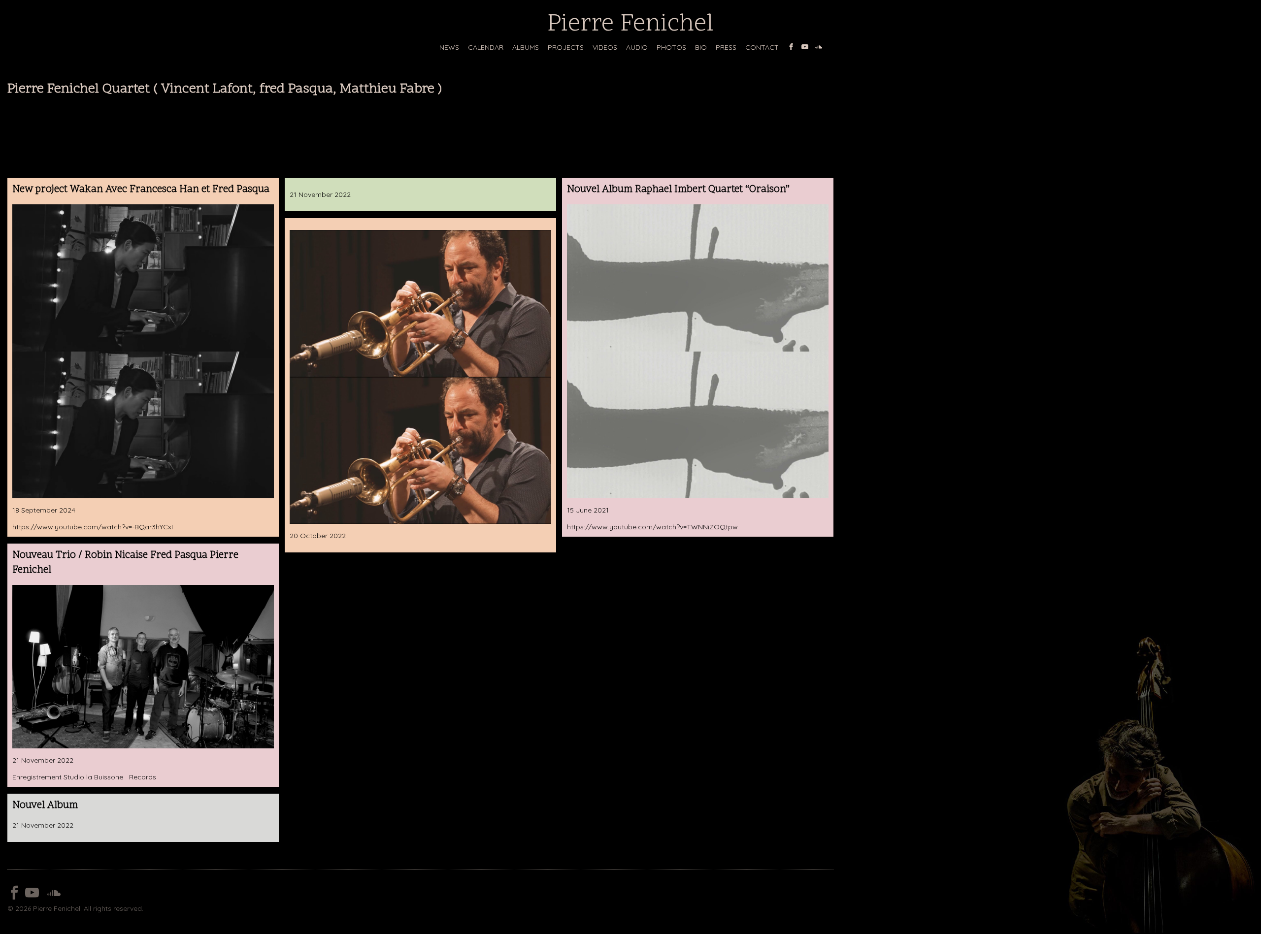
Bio (701, 47)
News (449, 47)
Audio (637, 47)
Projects (566, 47)
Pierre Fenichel (630, 25)
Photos (671, 47)
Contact (762, 47)
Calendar (485, 47)
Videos (605, 47)
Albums (525, 47)
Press (726, 47)
